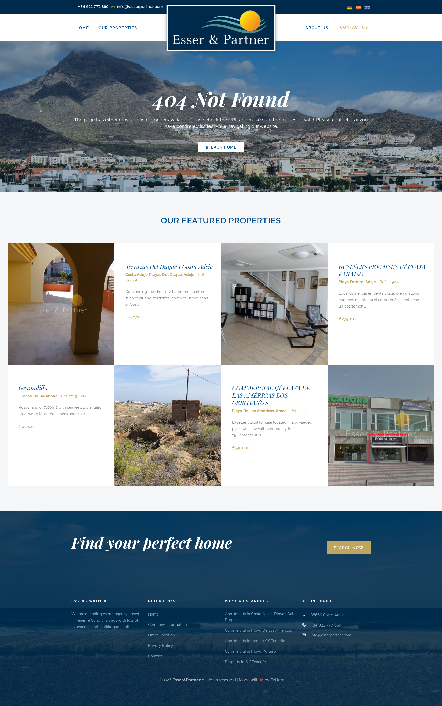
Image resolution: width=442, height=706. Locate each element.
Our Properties (117, 28)
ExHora (277, 680)
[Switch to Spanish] (358, 7)
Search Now (348, 547)
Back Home (223, 147)
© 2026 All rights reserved (197, 680)
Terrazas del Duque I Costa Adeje (169, 266)
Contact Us (354, 27)
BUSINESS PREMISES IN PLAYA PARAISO (382, 270)
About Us (316, 28)
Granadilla (33, 388)
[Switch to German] (349, 7)
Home (82, 28)
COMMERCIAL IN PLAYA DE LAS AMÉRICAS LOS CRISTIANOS (271, 395)
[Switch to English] (367, 7)
